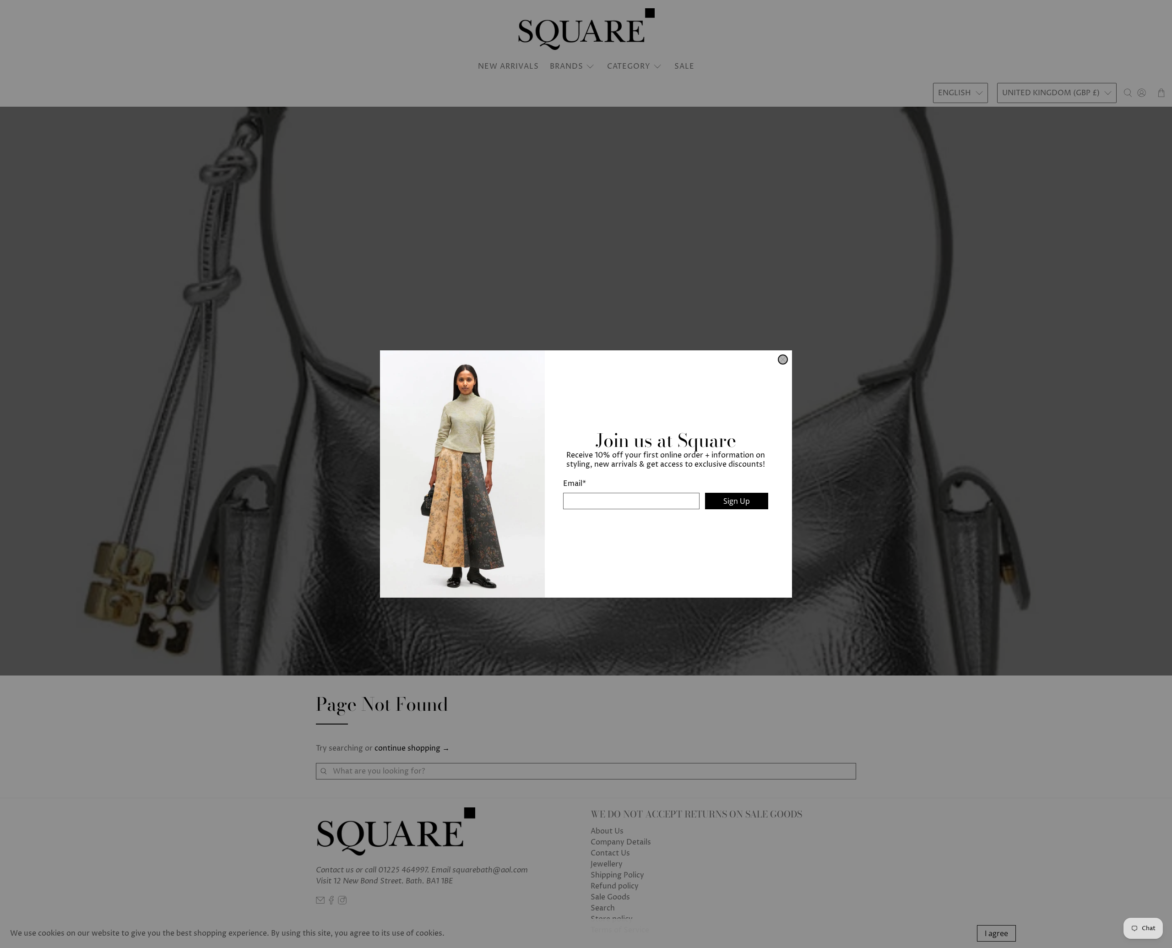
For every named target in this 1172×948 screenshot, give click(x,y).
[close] (782, 359)
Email (574, 484)
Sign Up (736, 501)
